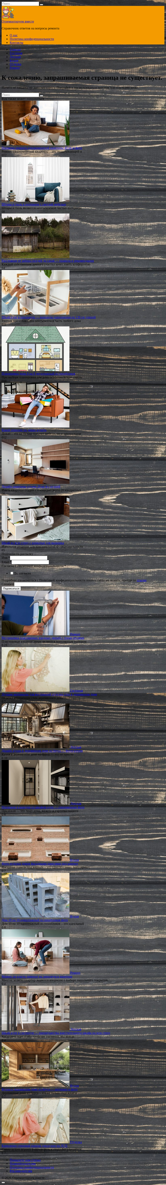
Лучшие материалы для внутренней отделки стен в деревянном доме (49, 694)
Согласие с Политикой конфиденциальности (34, 566)
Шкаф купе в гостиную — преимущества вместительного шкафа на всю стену (56, 1033)
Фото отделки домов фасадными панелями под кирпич (40, 863)
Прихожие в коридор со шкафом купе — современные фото (43, 807)
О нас (14, 35)
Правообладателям (23, 1163)
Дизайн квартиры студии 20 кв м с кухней (31, 486)
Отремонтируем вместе (18, 21)
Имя (6, 557)
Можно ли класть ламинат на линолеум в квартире (37, 976)
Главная (15, 49)
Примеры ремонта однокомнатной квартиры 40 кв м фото (42, 148)
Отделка (15, 64)
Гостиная (16, 53)
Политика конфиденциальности (32, 39)
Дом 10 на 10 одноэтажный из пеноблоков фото (35, 920)
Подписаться (11, 588)
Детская (15, 56)
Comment (8, 584)
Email (7, 562)
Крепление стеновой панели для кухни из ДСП (34, 1145)
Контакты (16, 42)
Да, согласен (22, 573)
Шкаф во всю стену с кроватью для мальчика (33, 543)
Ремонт (15, 67)
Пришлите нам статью (25, 1160)
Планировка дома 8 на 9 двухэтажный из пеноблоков (38, 373)
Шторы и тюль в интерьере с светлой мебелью (34, 204)
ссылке (142, 580)
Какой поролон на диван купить (24, 430)
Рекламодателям (21, 1171)
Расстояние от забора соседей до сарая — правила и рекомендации (48, 260)
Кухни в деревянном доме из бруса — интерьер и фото (40, 1089)
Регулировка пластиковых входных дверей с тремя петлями (43, 638)
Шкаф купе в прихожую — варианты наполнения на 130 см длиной (49, 317)
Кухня (14, 60)
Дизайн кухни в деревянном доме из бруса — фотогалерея (42, 750)
